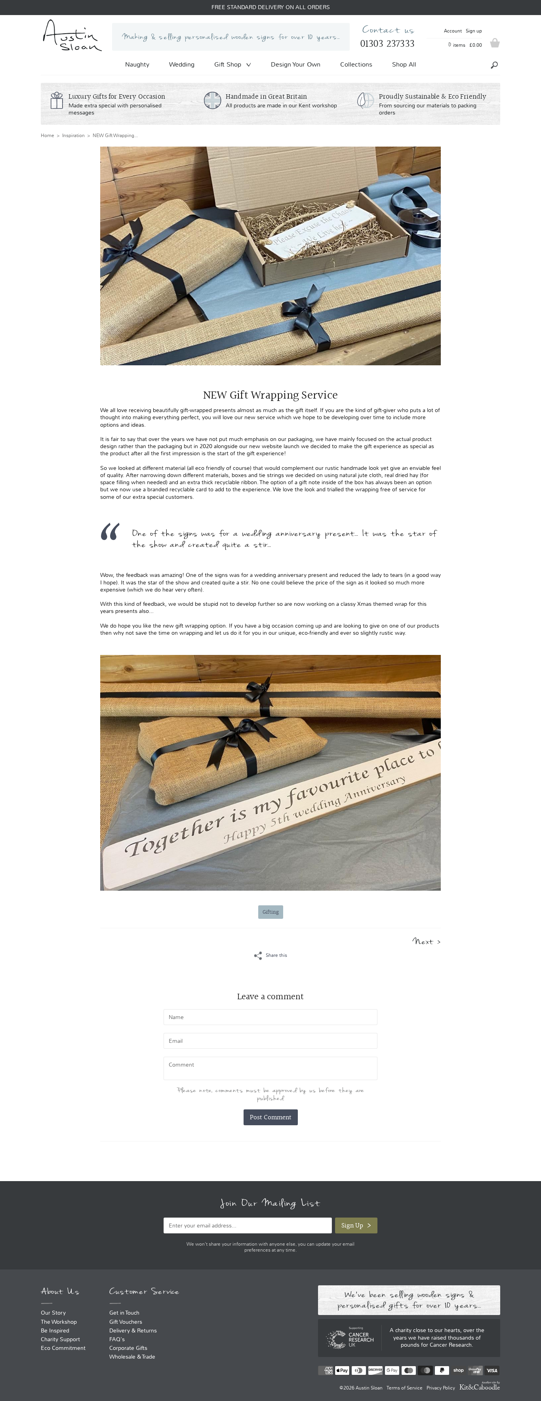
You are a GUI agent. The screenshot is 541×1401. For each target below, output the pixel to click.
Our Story (53, 1313)
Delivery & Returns (133, 1330)
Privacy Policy (441, 1388)
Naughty (137, 64)
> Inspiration (69, 135)
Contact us (388, 30)
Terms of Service (405, 1388)
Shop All (404, 64)
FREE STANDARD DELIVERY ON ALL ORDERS (270, 7)
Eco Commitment (63, 1348)
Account (453, 31)
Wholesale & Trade (132, 1357)
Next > (426, 941)
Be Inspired (55, 1330)
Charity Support (60, 1339)
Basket (495, 43)
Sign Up (352, 1225)
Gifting (271, 912)
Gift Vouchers (125, 1322)
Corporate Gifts (128, 1348)
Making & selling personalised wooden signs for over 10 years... (231, 37)
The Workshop (59, 1322)
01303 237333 (387, 43)
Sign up (474, 31)
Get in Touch (124, 1313)
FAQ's (117, 1339)
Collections (356, 64)
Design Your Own (295, 64)
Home (47, 135)
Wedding (181, 64)
